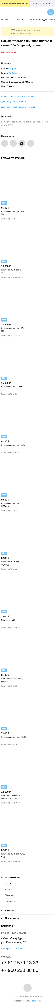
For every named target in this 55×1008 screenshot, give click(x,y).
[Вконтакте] (27, 988)
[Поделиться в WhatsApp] (21, 143)
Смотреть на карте (11, 948)
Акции (8, 889)
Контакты (10, 901)
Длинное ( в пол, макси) (12, 101)
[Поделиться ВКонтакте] (4, 143)
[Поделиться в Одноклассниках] (13, 143)
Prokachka (36, 1001)
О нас (8, 883)
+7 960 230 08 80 (19, 970)
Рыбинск (13, 73)
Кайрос (12, 69)
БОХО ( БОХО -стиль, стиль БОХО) (18, 96)
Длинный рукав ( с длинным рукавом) (19, 107)
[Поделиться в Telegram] (30, 143)
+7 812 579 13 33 (41, 3)
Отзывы (9, 895)
